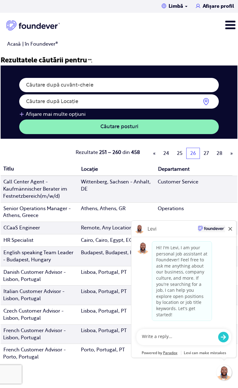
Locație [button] (89, 169)
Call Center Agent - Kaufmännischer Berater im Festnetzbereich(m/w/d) (35, 189)
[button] (198, 25)
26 (193, 153)
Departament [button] (174, 169)
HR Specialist (18, 240)
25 (180, 153)
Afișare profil (218, 6)
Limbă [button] (176, 6)
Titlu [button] (8, 168)
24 (166, 153)
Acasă (14, 44)
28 (220, 153)
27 (206, 153)
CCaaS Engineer (21, 227)
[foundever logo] (33, 25)
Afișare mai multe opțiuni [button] (56, 114)
